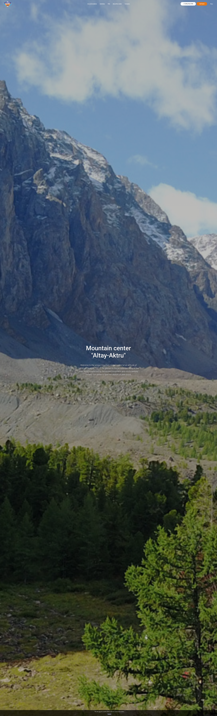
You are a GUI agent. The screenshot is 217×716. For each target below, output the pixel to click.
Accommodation (92, 4)
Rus (211, 4)
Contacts (127, 4)
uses (100, 711)
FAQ (109, 4)
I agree (109, 714)
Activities (102, 4)
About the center (117, 4)
